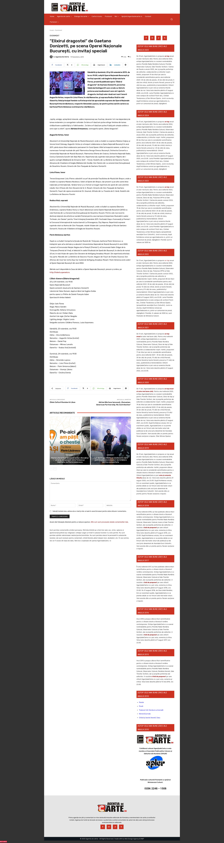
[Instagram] (152, 38)
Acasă (52, 30)
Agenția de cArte (62, 57)
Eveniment (58, 30)
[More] (125, 65)
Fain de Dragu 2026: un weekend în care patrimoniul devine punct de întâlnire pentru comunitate (111, 460)
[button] (171, 19)
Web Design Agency (132, 839)
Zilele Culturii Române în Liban (62, 402)
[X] (164, 38)
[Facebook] (146, 38)
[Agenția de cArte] (51, 56)
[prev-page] (51, 468)
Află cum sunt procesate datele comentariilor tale (109, 522)
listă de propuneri (150, 527)
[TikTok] (158, 38)
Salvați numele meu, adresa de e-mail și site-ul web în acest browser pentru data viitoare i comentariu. (89, 511)
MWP (142, 839)
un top (167, 56)
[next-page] (54, 468)
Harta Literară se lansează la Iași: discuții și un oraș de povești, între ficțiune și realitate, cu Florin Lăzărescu (70, 460)
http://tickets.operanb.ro (60, 272)
